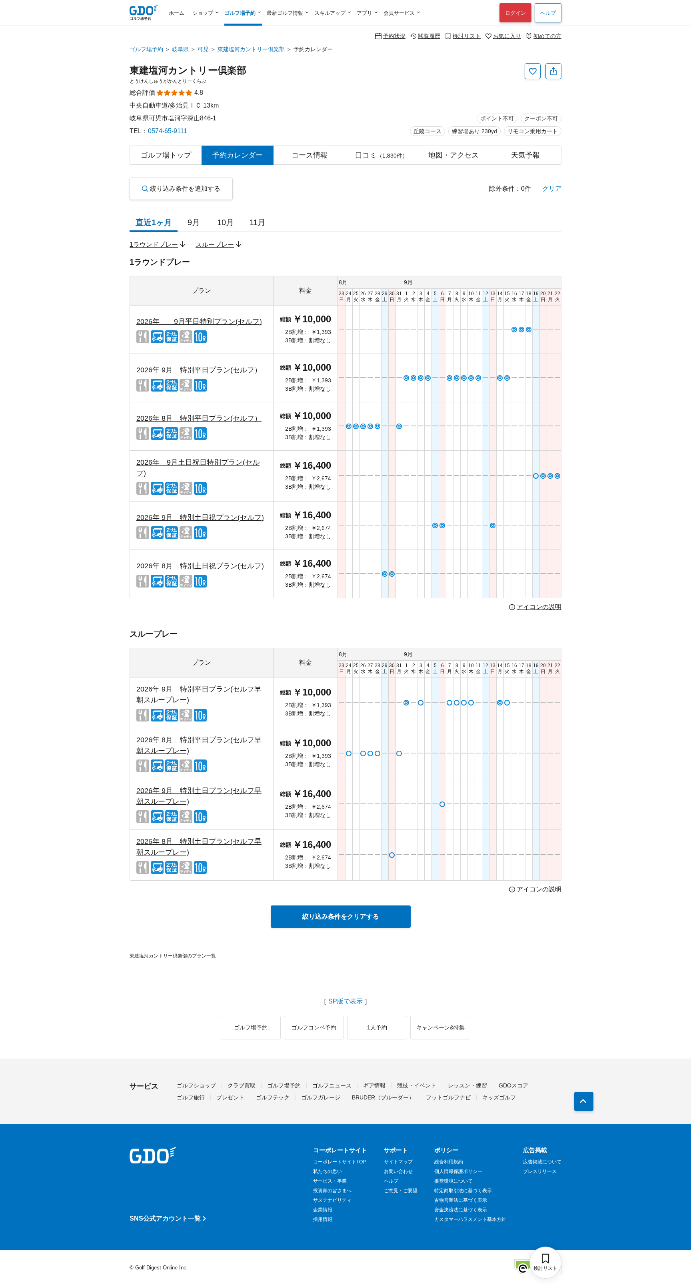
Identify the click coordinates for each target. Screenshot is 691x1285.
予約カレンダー (237, 155)
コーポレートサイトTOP (339, 1162)
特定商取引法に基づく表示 (463, 1190)
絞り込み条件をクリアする (340, 916)
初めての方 (547, 36)
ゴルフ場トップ (166, 155)
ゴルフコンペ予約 (314, 1027)
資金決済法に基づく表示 (460, 1210)
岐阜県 (180, 49)
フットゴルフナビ (448, 1097)
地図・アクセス (453, 155)
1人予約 (377, 1027)
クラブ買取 (242, 1085)
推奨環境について (453, 1181)
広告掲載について (542, 1162)
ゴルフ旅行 (191, 1097)
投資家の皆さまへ (332, 1190)
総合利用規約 (448, 1162)
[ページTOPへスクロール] (583, 1101)
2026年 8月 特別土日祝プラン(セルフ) (200, 566)
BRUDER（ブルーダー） (383, 1097)
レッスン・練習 (467, 1085)
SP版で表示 (345, 1001)
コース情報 (310, 155)
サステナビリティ (332, 1200)
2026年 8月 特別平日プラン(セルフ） (199, 418)
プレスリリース (540, 1171)
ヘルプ (548, 13)
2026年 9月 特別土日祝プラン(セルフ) (200, 518)
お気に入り (507, 36)
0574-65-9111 (167, 131)
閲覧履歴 (429, 36)
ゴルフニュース (331, 1085)
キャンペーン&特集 (440, 1027)
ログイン (515, 13)
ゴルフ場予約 (146, 49)
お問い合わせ (398, 1171)
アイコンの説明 (539, 607)
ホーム (176, 13)
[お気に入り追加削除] (533, 71)
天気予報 (525, 155)
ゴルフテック (273, 1097)
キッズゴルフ (499, 1097)
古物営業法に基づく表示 (460, 1200)
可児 (203, 49)
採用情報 (322, 1219)
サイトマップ (398, 1162)
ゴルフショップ (196, 1085)
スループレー (215, 244)
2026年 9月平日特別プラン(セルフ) (199, 322)
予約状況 (394, 36)
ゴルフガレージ (320, 1097)
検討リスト (467, 36)
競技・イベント (416, 1085)
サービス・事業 (330, 1181)
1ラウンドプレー (154, 244)
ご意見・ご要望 (400, 1190)
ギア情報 (374, 1085)
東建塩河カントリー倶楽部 (251, 49)
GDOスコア (513, 1085)
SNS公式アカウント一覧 (165, 1218)
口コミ (381, 155)
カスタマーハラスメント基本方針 (470, 1219)
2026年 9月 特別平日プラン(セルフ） (199, 370)
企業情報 (322, 1210)
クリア (551, 188)
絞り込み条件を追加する (185, 188)
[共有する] (553, 71)
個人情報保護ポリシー (458, 1171)
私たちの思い (327, 1171)
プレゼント (230, 1097)
